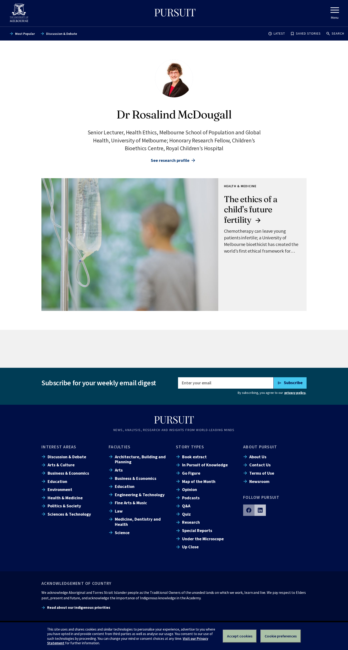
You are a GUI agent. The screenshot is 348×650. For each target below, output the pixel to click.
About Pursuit (260, 447)
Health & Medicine (65, 497)
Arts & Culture (61, 465)
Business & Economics (68, 473)
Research (191, 522)
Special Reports (197, 530)
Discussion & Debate (61, 34)
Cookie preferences (281, 636)
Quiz (186, 514)
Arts (119, 470)
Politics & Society (64, 506)
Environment (60, 489)
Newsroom (259, 481)
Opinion (189, 489)
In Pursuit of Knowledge (205, 465)
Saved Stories (308, 33)
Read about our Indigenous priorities (78, 607)
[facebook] (248, 510)
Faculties (119, 447)
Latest (279, 33)
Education (57, 481)
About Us (257, 456)
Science (122, 532)
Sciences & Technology (69, 514)
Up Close (190, 547)
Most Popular (25, 34)
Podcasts (191, 497)
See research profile (170, 160)
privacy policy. (295, 393)
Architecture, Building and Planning (140, 459)
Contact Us (260, 465)
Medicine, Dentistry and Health (138, 521)
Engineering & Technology (140, 494)
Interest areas (58, 447)
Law (119, 511)
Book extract (194, 456)
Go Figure (191, 473)
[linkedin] (260, 510)
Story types (190, 447)
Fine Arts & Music (131, 502)
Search (338, 33)
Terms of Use (261, 473)
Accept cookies (239, 636)
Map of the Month (198, 481)
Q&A (186, 506)
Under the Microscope (203, 538)
